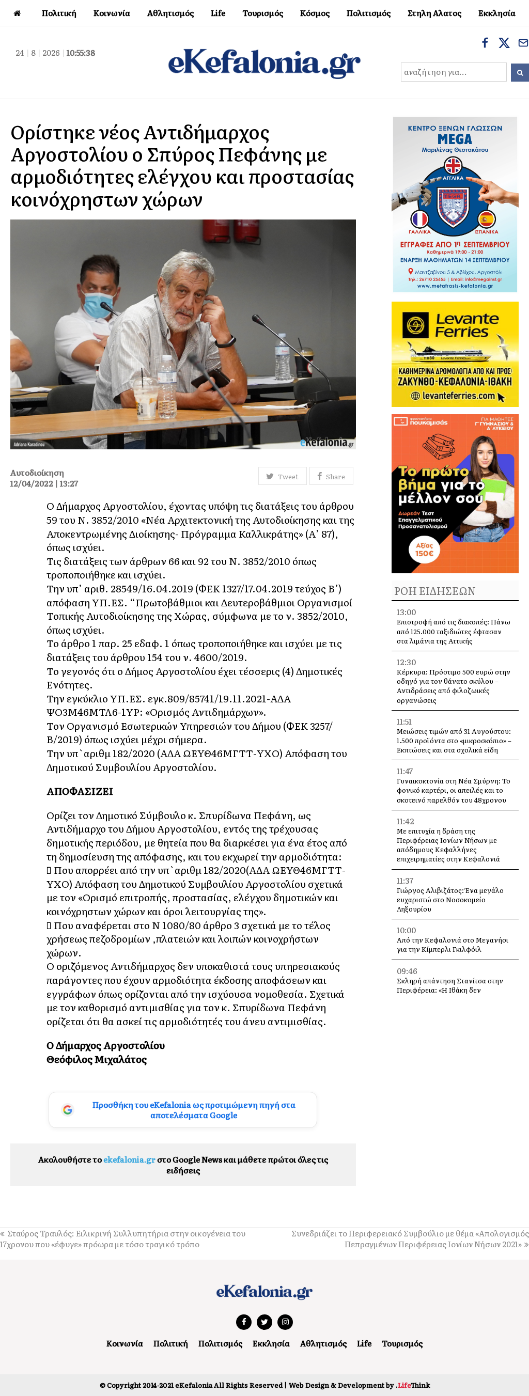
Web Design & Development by (359, 1385)
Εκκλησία (271, 1343)
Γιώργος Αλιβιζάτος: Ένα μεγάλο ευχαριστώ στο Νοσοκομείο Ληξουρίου (450, 899)
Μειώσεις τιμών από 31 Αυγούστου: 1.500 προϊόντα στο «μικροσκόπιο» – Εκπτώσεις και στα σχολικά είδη (454, 740)
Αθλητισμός (323, 1343)
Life (364, 1343)
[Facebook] (485, 44)
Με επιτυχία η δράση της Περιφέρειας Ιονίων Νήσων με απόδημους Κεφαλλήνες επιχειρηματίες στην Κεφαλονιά (448, 845)
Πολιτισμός (220, 1343)
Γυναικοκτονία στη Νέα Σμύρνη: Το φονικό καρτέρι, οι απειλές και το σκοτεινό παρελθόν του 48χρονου (453, 790)
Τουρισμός (402, 1343)
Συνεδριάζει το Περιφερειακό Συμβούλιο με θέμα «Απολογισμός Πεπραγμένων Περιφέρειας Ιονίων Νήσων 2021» (410, 1238)
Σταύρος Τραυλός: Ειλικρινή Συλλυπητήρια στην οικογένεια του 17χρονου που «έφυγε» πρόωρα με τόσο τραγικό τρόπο (122, 1238)
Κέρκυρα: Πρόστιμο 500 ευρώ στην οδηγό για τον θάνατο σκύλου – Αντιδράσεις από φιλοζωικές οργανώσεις (453, 686)
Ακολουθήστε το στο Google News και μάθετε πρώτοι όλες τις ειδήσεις (183, 1164)
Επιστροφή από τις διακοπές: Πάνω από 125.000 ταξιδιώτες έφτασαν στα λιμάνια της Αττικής (453, 631)
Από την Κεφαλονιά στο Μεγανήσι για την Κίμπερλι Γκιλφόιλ (452, 944)
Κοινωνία (124, 1343)
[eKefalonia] (264, 62)
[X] (504, 44)
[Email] (523, 44)
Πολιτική (170, 1343)
